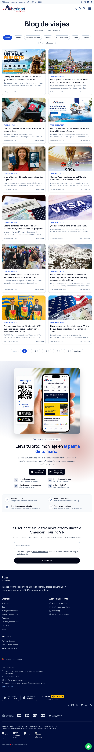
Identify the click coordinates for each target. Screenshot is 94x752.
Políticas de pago (8, 641)
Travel (75, 37)
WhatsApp (56, 611)
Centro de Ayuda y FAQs (61, 607)
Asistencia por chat (59, 603)
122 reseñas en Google (50, 699)
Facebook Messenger (60, 614)
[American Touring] (13, 8)
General (18, 37)
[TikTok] (91, 2)
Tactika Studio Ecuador (20, 745)
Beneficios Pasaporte (10, 614)
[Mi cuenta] (84, 8)
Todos (7, 37)
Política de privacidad (40, 552)
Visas (4, 629)
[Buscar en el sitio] (79, 8)
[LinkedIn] (88, 2)
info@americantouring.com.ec (16, 680)
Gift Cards (6, 625)
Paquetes (5, 618)
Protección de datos (10, 648)
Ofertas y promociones (10, 622)
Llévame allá (9, 687)
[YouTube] (86, 704)
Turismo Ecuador (47, 43)
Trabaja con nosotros (10, 611)
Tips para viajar (62, 37)
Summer (48, 37)
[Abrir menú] (89, 8)
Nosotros (5, 603)
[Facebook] (82, 2)
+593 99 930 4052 (12, 677)
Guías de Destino (33, 37)
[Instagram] (85, 2)
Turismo (86, 37)
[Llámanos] (75, 8)
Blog (3, 607)
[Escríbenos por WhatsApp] (88, 746)
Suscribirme (47, 560)
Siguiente (77, 351)
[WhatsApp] (90, 704)
